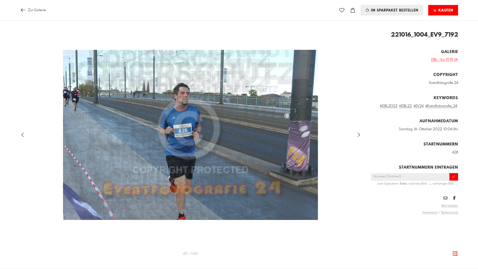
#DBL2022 (388, 106)
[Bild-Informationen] (455, 254)
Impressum (430, 212)
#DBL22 (405, 106)
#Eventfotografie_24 (441, 106)
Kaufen (445, 10)
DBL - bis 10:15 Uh (444, 60)
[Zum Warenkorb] (353, 10)
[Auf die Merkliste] (342, 10)
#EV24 (418, 106)
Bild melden (449, 205)
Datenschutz (449, 212)
